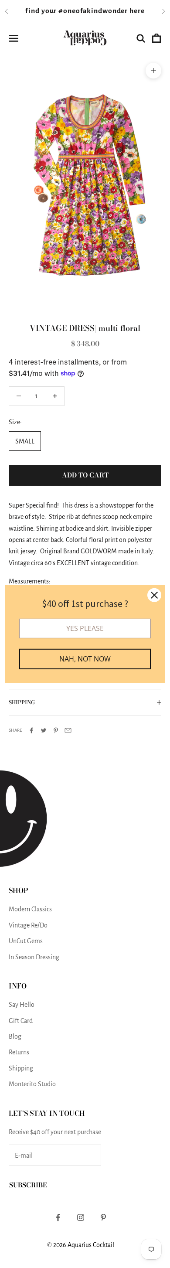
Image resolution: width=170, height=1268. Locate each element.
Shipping (21, 1068)
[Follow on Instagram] (80, 1217)
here (137, 11)
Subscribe (28, 1185)
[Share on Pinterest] (55, 730)
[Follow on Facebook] (58, 1217)
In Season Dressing (34, 957)
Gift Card (21, 1020)
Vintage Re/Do (28, 925)
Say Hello (21, 1004)
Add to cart (85, 475)
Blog (15, 1036)
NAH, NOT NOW (85, 659)
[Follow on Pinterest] (103, 1217)
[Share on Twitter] (43, 730)
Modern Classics (30, 909)
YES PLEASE (85, 628)
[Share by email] (68, 730)
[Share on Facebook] (31, 730)
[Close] (154, 595)
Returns (19, 1052)
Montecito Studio (32, 1084)
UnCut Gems (26, 940)
